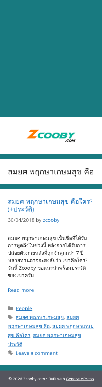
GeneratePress (80, 378)
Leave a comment (37, 353)
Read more (21, 290)
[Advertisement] (51, 59)
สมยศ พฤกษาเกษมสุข (40, 317)
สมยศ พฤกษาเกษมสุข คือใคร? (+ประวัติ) (50, 205)
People (24, 308)
